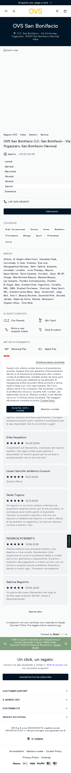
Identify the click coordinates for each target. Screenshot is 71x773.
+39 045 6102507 (18, 201)
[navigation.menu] (6, 11)
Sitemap (46, 757)
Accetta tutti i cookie (20, 409)
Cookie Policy (54, 751)
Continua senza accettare (50, 362)
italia (23, 134)
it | (37, 738)
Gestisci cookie (35, 751)
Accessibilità (16, 751)
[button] (69, 541)
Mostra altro (35, 611)
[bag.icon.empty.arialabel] (65, 11)
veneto (33, 134)
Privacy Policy (31, 757)
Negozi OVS (10, 134)
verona (44, 134)
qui (59, 625)
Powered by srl (54, 634)
